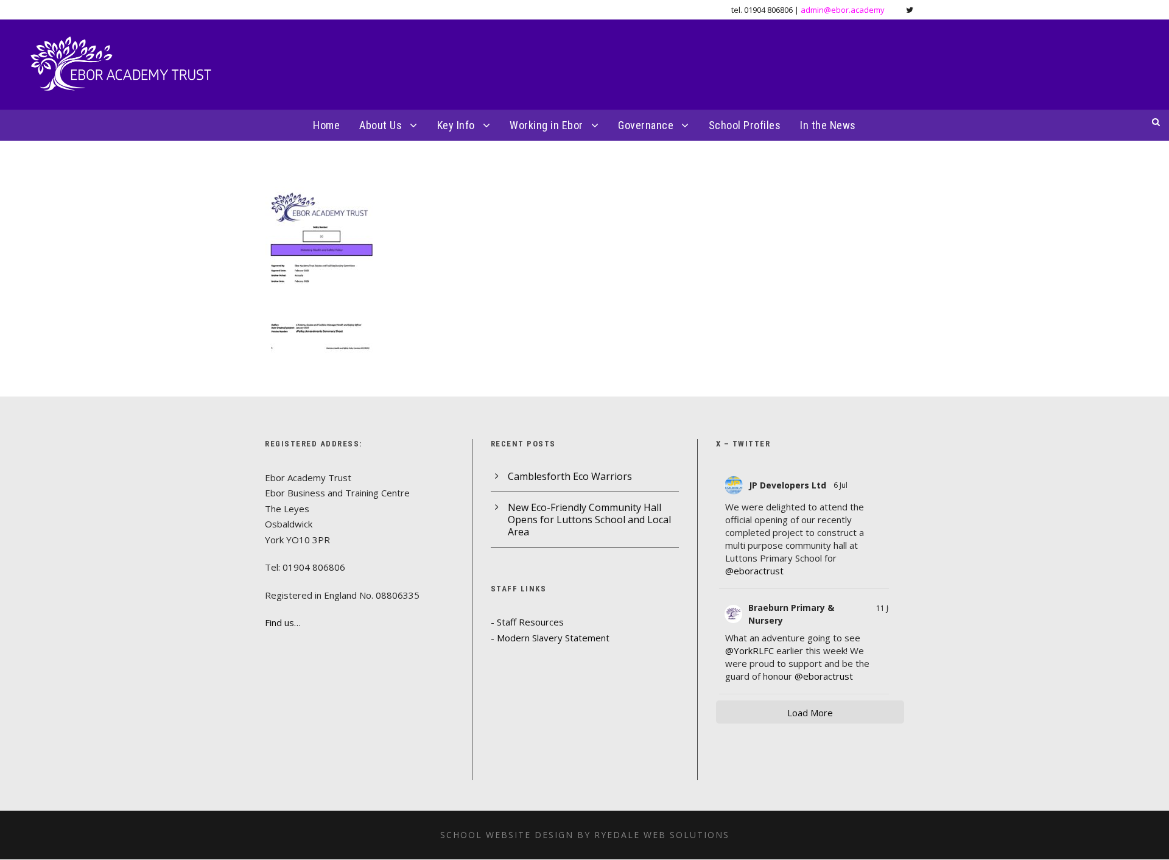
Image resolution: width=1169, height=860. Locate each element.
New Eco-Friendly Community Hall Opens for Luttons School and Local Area (589, 519)
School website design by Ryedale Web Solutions (584, 835)
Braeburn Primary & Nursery (791, 614)
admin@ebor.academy (843, 9)
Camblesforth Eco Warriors (570, 476)
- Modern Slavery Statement (550, 638)
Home (326, 125)
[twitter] (909, 9)
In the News (828, 125)
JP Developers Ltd (787, 485)
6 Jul (841, 485)
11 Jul (885, 608)
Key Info (456, 125)
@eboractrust (754, 571)
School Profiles (745, 125)
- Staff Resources (527, 622)
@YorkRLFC (749, 650)
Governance (645, 125)
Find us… (283, 622)
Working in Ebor (546, 125)
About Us (380, 125)
